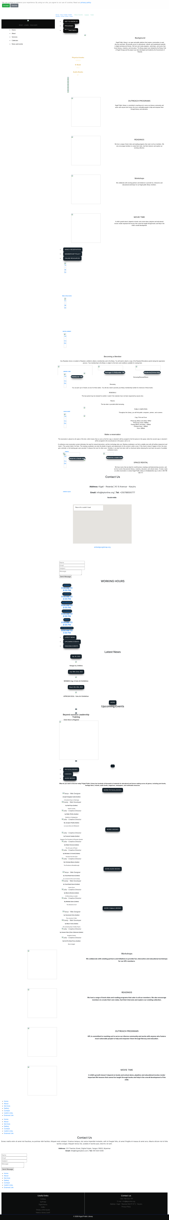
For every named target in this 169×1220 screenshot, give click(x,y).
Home (6, 1101)
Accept (6, 5)
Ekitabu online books (43, 1210)
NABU (43, 1207)
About (6, 1104)
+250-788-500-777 (126, 1199)
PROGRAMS (69, 26)
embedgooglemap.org (102, 547)
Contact (7, 1111)
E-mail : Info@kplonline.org (126, 1201)
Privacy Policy (126, 1207)
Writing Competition (78, 14)
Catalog (43, 1199)
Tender (92, 14)
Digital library (43, 1204)
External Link (8, 1115)
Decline (14, 5)
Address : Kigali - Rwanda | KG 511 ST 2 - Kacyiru (126, 1204)
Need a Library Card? (43, 1212)
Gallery (6, 1108)
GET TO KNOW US (71, 21)
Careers (87, 15)
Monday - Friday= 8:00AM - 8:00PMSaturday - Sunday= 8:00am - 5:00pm (64, 15)
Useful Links (8, 1113)
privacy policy (86, 2)
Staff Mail (43, 1202)
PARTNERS (73, 30)
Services (7, 1106)
